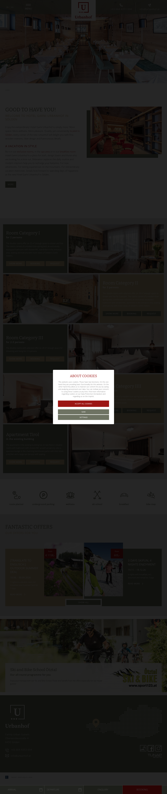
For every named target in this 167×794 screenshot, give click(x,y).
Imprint (91, 396)
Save (84, 412)
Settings (84, 417)
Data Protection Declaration (91, 394)
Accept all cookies (83, 403)
